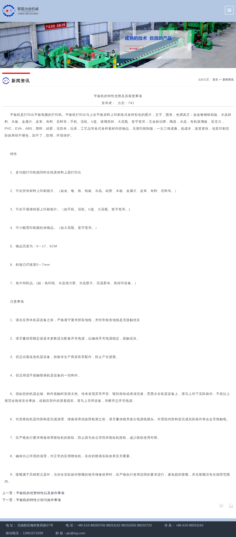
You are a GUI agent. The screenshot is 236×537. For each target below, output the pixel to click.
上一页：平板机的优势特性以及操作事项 (33, 493)
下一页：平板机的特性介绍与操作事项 (31, 500)
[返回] (221, 507)
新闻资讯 (228, 79)
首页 (215, 79)
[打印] (231, 507)
